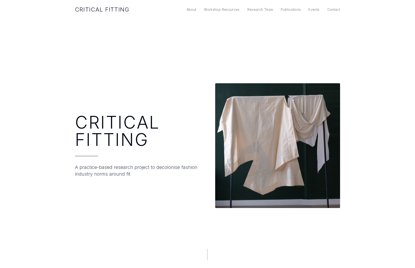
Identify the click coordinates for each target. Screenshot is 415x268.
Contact (333, 9)
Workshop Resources (221, 9)
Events (313, 9)
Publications (291, 9)
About (191, 9)
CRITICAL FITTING (102, 9)
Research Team (260, 9)
